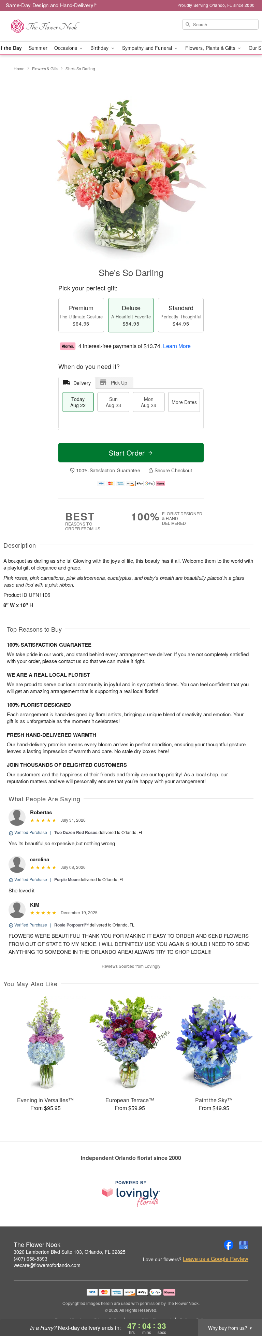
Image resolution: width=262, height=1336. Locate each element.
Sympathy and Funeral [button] (148, 47)
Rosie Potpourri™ (71, 925)
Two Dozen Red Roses (76, 832)
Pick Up (119, 382)
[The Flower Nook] (45, 26)
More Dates (184, 402)
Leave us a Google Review (215, 1259)
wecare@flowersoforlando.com (47, 1265)
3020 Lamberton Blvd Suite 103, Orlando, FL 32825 (70, 1251)
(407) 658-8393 (30, 1258)
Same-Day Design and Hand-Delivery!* (51, 5)
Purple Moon (66, 879)
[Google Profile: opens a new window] (243, 1245)
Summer (38, 47)
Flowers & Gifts (45, 68)
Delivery (82, 382)
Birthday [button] (100, 47)
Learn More (177, 346)
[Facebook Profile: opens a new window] (228, 1245)
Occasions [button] (66, 47)
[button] (244, 1307)
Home (19, 68)
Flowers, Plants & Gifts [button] (210, 47)
